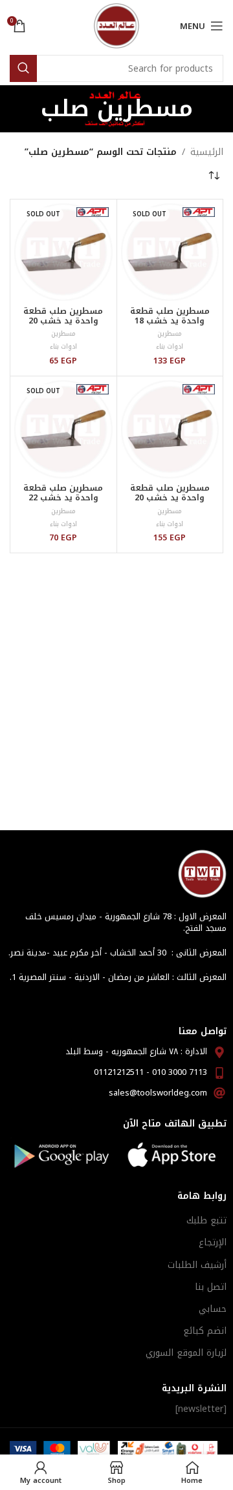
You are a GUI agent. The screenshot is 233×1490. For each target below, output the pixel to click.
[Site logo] (116, 25)
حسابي (213, 1309)
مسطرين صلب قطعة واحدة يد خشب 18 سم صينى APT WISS (169, 320)
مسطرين (169, 333)
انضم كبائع (205, 1331)
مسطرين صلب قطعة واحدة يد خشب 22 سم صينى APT (63, 497)
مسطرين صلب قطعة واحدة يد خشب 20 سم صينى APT (63, 320)
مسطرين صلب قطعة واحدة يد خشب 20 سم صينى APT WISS (169, 497)
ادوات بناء (169, 346)
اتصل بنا (211, 1287)
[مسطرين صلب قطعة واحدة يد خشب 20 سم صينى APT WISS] (170, 429)
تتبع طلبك (206, 1220)
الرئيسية (206, 152)
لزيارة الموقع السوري (186, 1353)
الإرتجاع (213, 1242)
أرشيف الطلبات (197, 1265)
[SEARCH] (23, 68)
